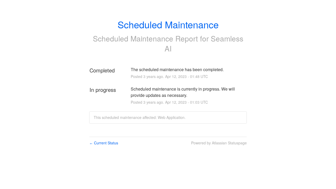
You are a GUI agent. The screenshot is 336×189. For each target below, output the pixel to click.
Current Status (103, 142)
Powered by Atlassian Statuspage (219, 142)
